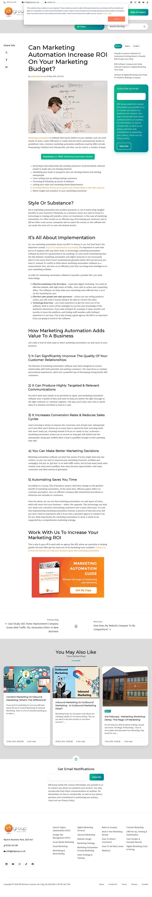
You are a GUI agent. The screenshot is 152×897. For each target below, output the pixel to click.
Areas (101, 884)
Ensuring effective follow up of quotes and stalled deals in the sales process (68, 188)
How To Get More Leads (113, 846)
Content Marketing (135, 827)
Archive (136, 46)
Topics (127, 46)
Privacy (134, 884)
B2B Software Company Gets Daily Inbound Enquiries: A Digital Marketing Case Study (130, 67)
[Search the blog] (144, 26)
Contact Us (112, 884)
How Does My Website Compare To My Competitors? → (114, 627)
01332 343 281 (11, 845)
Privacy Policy (107, 13)
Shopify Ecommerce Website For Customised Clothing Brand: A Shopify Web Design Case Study (129, 56)
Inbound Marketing (86, 835)
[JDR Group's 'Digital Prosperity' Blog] (76, 626)
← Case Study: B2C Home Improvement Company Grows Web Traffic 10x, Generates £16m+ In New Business (31, 627)
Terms (124, 884)
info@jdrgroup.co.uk (15, 851)
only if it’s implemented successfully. (62, 247)
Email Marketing (60, 846)
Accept (116, 19)
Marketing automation (38, 138)
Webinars (106, 850)
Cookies (145, 884)
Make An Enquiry (109, 827)
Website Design (84, 839)
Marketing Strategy (86, 843)
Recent (118, 46)
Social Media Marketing (63, 842)
